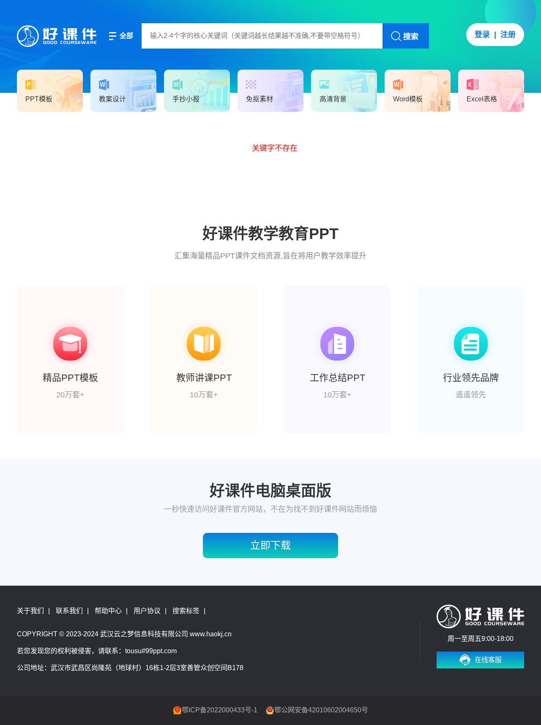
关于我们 (30, 610)
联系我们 (69, 610)
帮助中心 (108, 610)
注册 (508, 34)
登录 (482, 34)
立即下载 (270, 545)
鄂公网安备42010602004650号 (321, 710)
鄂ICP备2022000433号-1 (219, 710)
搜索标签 (185, 610)
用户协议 (147, 610)
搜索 (410, 37)
